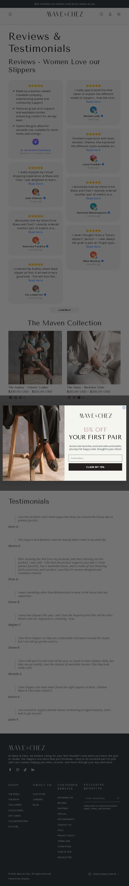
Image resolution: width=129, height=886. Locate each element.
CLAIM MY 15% (95, 467)
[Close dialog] (124, 407)
